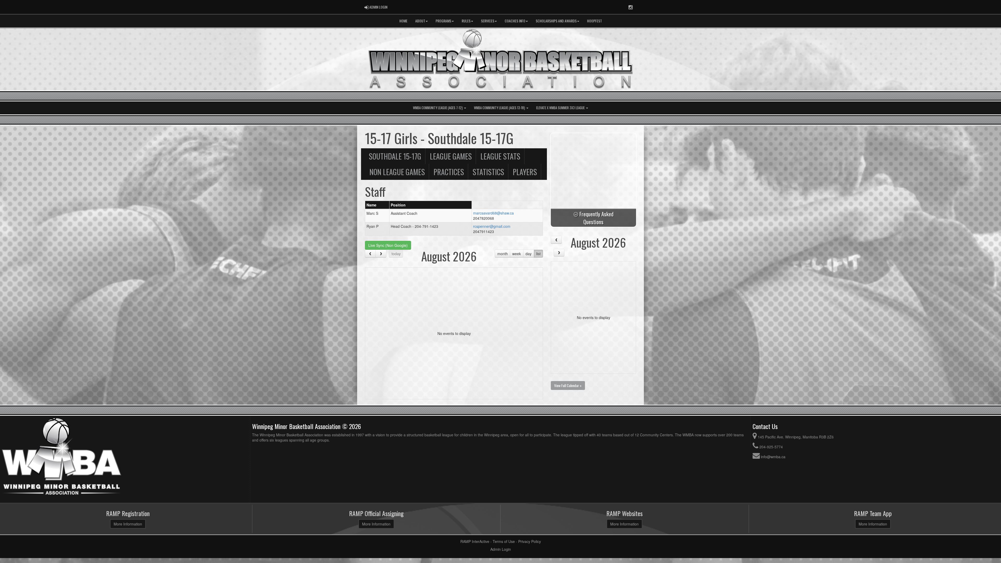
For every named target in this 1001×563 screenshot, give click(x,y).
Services (487, 20)
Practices (449, 171)
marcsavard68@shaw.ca (493, 213)
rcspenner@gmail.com (491, 226)
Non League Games (397, 171)
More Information (128, 524)
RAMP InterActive (474, 541)
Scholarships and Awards (556, 20)
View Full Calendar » (568, 385)
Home (403, 20)
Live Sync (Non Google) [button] (388, 245)
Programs (443, 20)
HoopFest (594, 20)
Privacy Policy (529, 541)
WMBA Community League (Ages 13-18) (500, 107)
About (420, 20)
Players (525, 171)
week (516, 253)
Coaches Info (515, 20)
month (502, 253)
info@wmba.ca (773, 456)
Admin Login (500, 549)
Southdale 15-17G (395, 156)
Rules (466, 20)
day (529, 253)
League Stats (500, 156)
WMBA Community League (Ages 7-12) (438, 107)
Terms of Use (504, 541)
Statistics (488, 171)
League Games (451, 156)
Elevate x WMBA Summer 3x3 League (560, 107)
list (538, 253)
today (396, 253)
